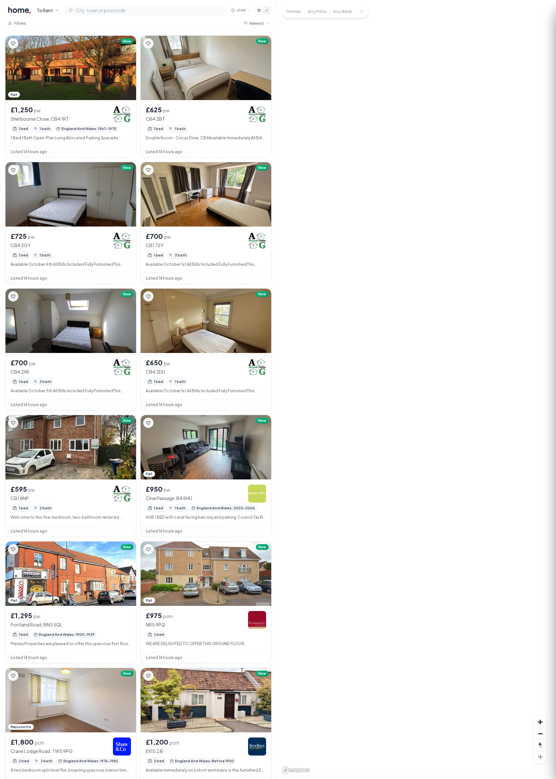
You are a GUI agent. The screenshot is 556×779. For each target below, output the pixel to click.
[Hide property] (26, 43)
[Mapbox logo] (296, 770)
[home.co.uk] (20, 10)
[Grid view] (259, 10)
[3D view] (540, 757)
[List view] (267, 10)
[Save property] (13, 43)
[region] (416, 389)
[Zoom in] (540, 722)
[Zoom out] (540, 733)
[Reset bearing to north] (540, 745)
